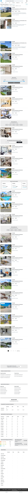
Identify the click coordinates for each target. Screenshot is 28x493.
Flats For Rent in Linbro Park (17, 389)
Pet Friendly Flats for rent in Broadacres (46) (5, 374)
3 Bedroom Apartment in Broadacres (19, 69)
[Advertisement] (14, 36)
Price (5, 2)
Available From (18, 2)
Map (26, 4)
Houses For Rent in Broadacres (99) (18, 374)
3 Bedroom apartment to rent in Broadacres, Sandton (19, 12)
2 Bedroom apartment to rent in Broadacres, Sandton (19, 46)
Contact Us (9, 489)
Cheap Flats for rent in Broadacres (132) (5, 377)
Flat (9, 2)
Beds (22, 2)
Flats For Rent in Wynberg (17, 392)
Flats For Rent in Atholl (17, 393)
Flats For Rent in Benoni (3, 393)
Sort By (2, 2)
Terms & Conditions (14, 489)
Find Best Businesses (14, 490)
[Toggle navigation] (27, 1)
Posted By (13, 2)
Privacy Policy (19, 489)
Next (26, 185)
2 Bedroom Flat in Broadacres (19, 196)
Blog (3, 489)
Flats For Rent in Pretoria (3, 389)
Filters (26, 2)
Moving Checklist (24, 489)
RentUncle (1, 1)
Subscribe (19, 142)
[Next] (10, 12)
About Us (6, 489)
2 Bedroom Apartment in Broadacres (19, 58)
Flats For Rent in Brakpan (3, 392)
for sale (13, 4)
